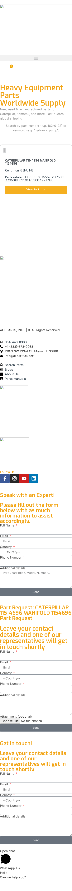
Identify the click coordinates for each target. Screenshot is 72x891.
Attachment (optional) (16, 716)
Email (4, 536)
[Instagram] (14, 478)
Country (6, 546)
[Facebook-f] (5, 478)
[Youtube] (24, 478)
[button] (36, 58)
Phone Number (11, 557)
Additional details (12, 568)
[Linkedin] (33, 478)
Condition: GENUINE (19, 170)
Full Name (7, 525)
